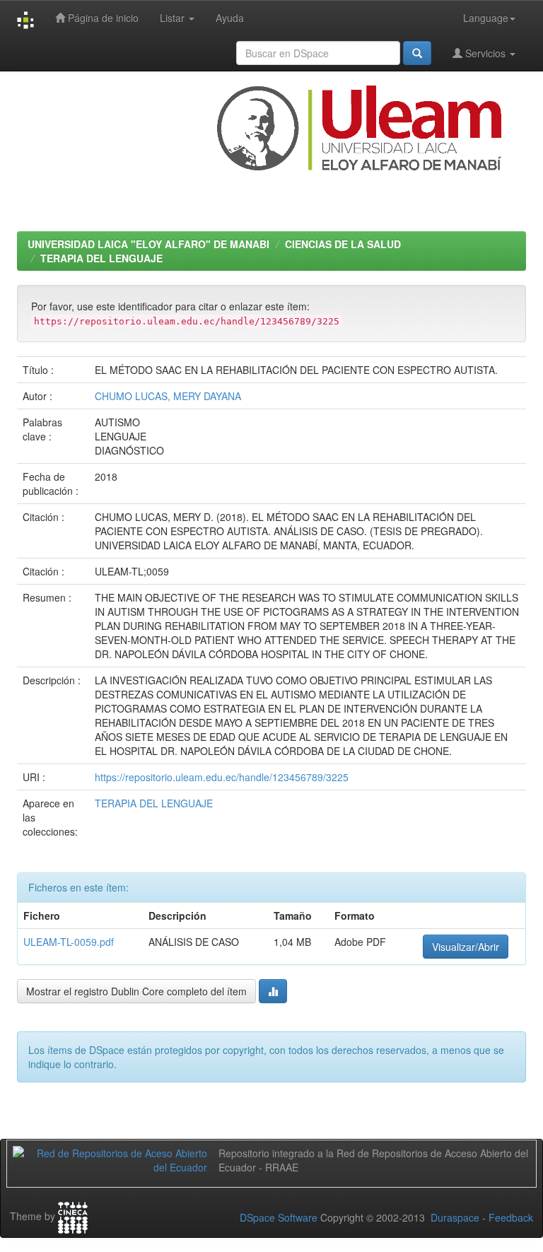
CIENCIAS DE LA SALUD (343, 244)
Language (485, 18)
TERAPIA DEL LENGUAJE (101, 258)
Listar (173, 18)
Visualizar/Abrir (465, 947)
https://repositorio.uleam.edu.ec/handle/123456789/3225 (222, 777)
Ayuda (230, 18)
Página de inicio (102, 18)
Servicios (485, 53)
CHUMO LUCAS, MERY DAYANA (168, 396)
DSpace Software (278, 1217)
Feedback (511, 1217)
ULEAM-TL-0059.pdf (68, 942)
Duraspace (455, 1217)
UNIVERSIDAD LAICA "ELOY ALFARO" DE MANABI (148, 244)
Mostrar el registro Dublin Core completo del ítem (136, 991)
